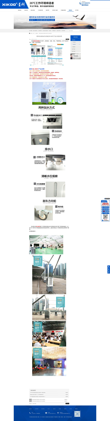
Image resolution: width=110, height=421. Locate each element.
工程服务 (60, 408)
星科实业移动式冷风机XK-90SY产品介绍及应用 (45, 33)
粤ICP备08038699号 (69, 416)
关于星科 (76, 10)
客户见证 (73, 49)
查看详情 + (66, 399)
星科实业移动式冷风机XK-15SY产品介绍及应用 (38, 399)
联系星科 (71, 408)
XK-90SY (35, 69)
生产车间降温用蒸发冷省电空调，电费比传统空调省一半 (37, 396)
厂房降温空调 (54, 30)
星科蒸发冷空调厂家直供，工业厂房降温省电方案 (36, 394)
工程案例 (73, 46)
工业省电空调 (40, 10)
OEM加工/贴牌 (55, 10)
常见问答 (74, 44)
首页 (34, 33)
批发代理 (47, 10)
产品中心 (49, 408)
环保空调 (26, 10)
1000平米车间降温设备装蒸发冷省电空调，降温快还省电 (37, 392)
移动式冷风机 (36, 41)
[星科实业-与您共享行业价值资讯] (55, 28)
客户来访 (73, 51)
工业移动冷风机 (58, 30)
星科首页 (19, 10)
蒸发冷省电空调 (35, 30)
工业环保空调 (63, 30)
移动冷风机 (33, 10)
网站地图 (76, 408)
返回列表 (67, 39)
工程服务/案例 (63, 10)
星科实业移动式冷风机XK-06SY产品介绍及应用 (38, 401)
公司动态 (74, 42)
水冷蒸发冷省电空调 (45, 30)
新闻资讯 (70, 10)
